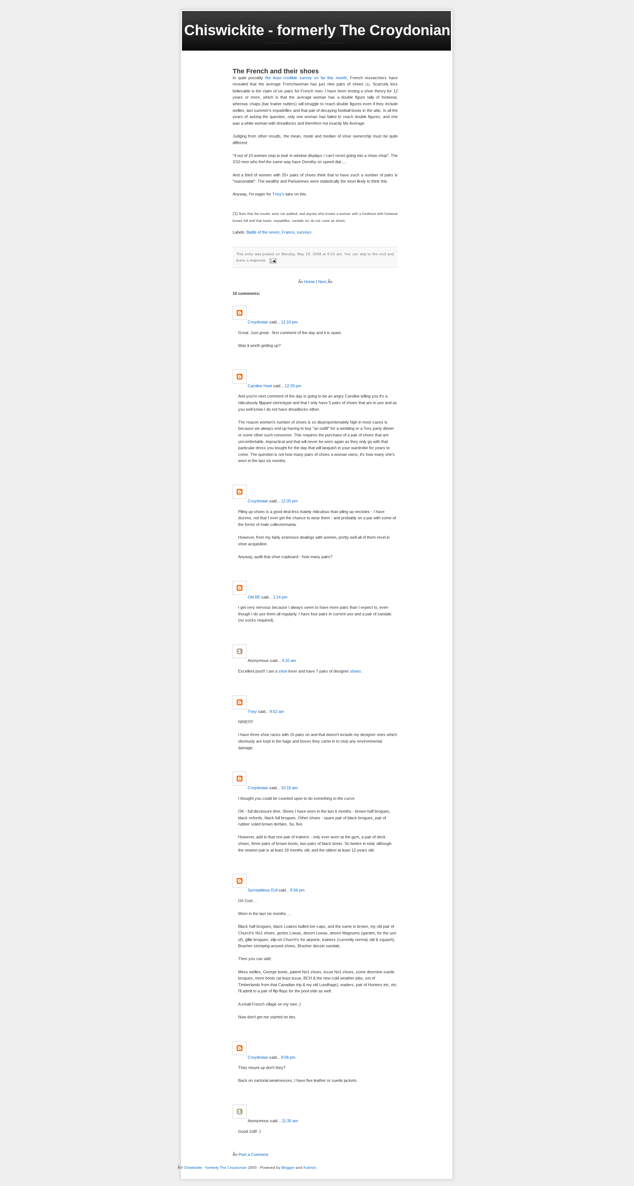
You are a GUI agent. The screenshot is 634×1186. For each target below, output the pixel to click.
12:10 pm (289, 322)
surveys (304, 232)
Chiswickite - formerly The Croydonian (317, 30)
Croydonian (258, 322)
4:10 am (289, 660)
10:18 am (289, 788)
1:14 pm (280, 597)
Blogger (288, 1167)
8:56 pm (297, 890)
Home (309, 281)
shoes (355, 671)
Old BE (254, 597)
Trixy (252, 711)
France (288, 232)
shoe (282, 671)
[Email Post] (272, 260)
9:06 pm (288, 1057)
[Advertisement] (198, 1175)
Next (322, 281)
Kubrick (309, 1167)
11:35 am (290, 1121)
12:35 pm (289, 501)
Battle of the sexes (263, 232)
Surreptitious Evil (262, 890)
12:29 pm (293, 386)
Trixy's (278, 194)
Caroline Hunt (260, 386)
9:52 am (277, 711)
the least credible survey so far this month (306, 78)
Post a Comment (253, 1154)
